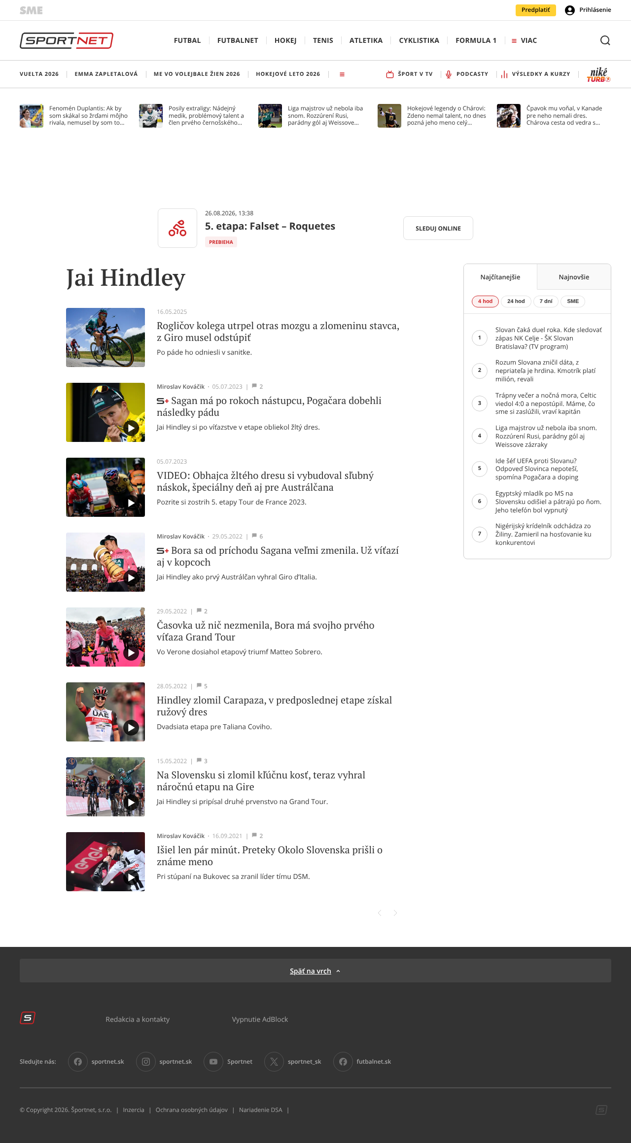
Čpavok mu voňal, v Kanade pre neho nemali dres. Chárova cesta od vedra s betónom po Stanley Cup (564, 115)
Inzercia (133, 1110)
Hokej (286, 40)
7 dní (546, 301)
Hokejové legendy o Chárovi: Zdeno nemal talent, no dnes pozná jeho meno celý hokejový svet (446, 115)
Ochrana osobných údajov (192, 1110)
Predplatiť (536, 10)
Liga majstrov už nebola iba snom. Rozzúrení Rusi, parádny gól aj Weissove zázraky (325, 115)
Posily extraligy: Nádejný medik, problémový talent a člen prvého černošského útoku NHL (206, 115)
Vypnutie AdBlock (260, 1019)
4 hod (485, 301)
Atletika (366, 40)
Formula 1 (476, 40)
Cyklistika (419, 40)
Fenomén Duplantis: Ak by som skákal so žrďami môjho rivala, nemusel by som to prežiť (88, 115)
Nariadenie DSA (260, 1110)
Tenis (323, 40)
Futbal (187, 40)
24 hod (516, 301)
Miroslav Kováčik (181, 387)
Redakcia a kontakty (137, 1019)
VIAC (529, 40)
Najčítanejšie (501, 276)
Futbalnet (237, 40)
